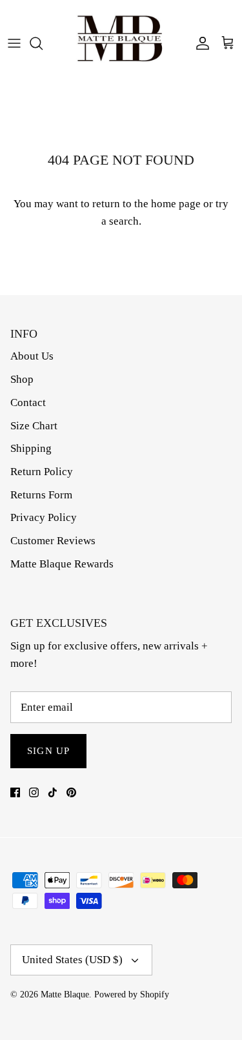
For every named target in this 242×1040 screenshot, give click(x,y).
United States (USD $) (72, 959)
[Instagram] (34, 792)
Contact (28, 402)
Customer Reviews (53, 541)
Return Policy (41, 471)
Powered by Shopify (131, 994)
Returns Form (41, 495)
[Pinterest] (71, 792)
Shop (22, 379)
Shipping (31, 448)
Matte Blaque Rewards (62, 564)
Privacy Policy (43, 517)
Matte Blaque (65, 994)
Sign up (48, 751)
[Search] (42, 43)
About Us (32, 356)
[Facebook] (15, 792)
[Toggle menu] (14, 43)
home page (176, 204)
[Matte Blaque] (121, 43)
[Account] (199, 43)
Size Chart (33, 426)
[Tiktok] (52, 792)
